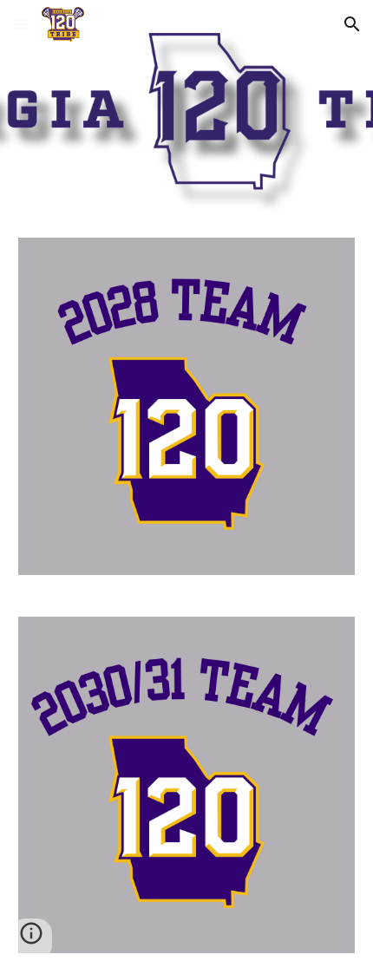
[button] (21, 24)
